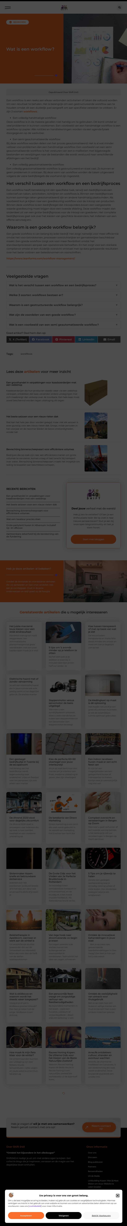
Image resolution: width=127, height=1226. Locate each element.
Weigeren (64, 1215)
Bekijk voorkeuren (101, 1215)
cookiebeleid (35, 1206)
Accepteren (26, 1215)
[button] (117, 1195)
